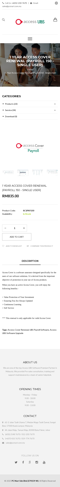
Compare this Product (41, 246)
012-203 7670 (28, 434)
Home (30, 69)
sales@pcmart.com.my (15, 443)
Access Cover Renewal (18, 330)
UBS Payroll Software (39, 330)
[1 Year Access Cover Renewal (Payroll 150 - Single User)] (30, 148)
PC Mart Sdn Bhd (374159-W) (25, 481)
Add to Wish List (14, 246)
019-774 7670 (28, 438)
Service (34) (10, 110)
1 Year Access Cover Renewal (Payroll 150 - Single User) (30, 73)
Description (30, 261)
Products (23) (11, 104)
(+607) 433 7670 (12, 438)
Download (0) (11, 116)
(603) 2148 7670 (12, 434)
